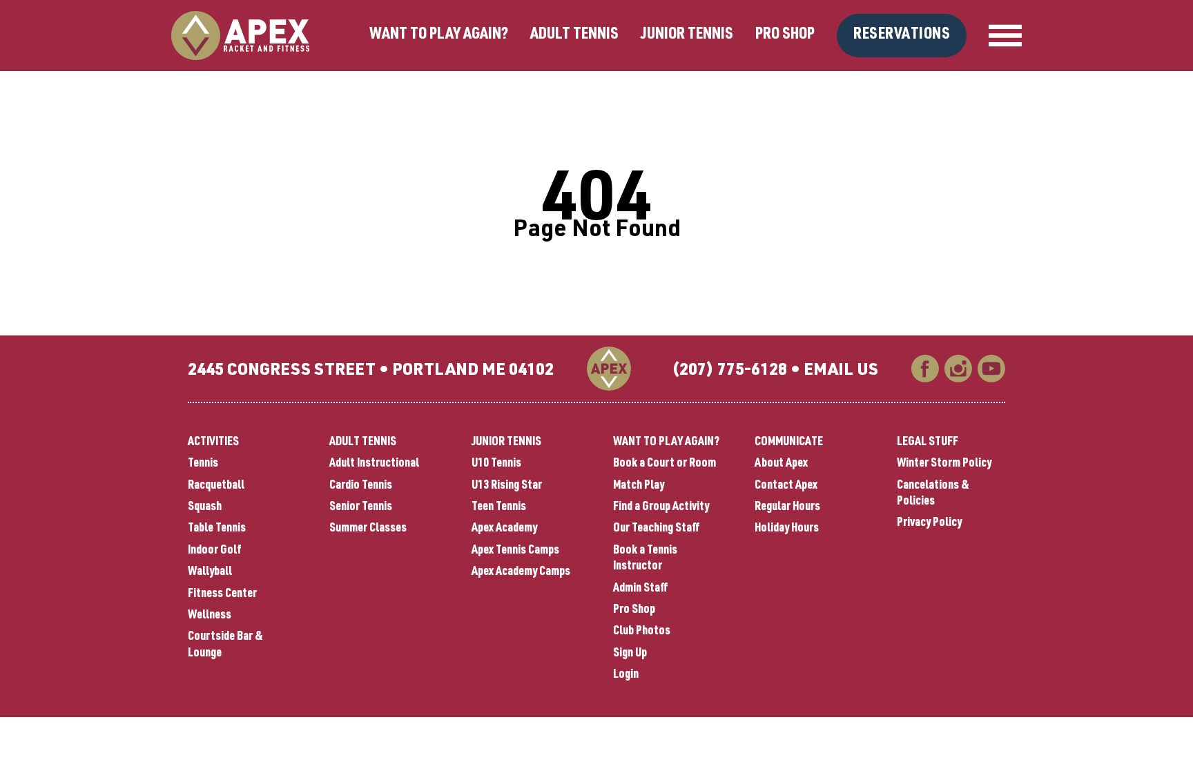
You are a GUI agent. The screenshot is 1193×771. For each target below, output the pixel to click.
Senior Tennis (360, 507)
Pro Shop (785, 35)
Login (626, 675)
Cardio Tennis (360, 486)
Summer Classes (368, 529)
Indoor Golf (215, 551)
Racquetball (216, 486)
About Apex (781, 464)
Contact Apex (786, 486)
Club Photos (641, 631)
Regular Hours (787, 507)
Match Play (638, 486)
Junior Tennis (687, 35)
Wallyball (210, 572)
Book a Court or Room (664, 464)
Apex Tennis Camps (515, 551)
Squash (205, 507)
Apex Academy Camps (521, 572)
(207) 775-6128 (729, 371)
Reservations (901, 35)
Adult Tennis (574, 35)
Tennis (203, 464)
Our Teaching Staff (656, 529)
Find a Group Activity (661, 507)
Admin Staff (640, 589)
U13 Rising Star (507, 486)
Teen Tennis (499, 507)
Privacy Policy (929, 523)
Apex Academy (504, 529)
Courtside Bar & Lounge (225, 645)
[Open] (1005, 35)
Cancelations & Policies (933, 494)
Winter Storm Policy (944, 464)
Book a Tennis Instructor (645, 559)
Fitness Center (222, 594)
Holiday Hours (787, 529)
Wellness (209, 615)
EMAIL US (841, 371)
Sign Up (630, 653)
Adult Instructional (374, 464)
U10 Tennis (496, 464)
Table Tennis (217, 529)
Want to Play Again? (438, 35)
